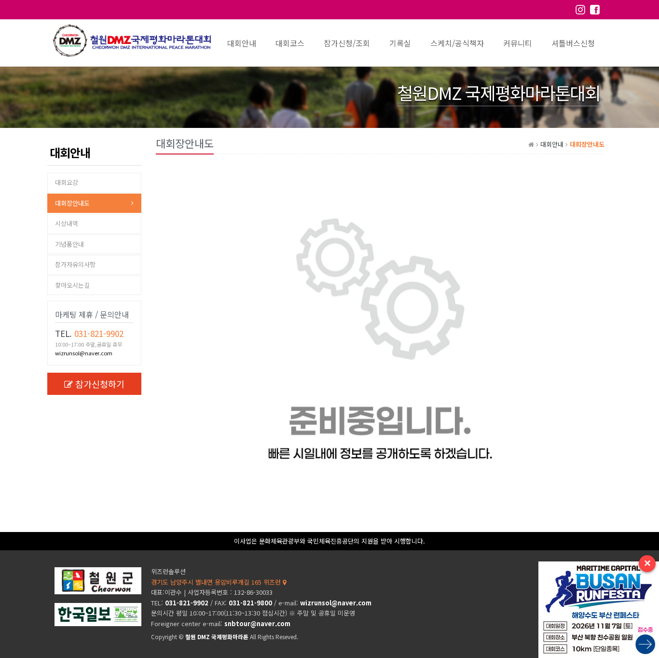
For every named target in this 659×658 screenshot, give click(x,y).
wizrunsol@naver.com (83, 353)
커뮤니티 (517, 43)
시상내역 (66, 223)
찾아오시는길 (72, 285)
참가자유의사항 (75, 264)
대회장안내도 (72, 203)
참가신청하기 (99, 384)
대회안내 (241, 43)
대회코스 (289, 43)
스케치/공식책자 (457, 43)
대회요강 (66, 182)
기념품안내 (69, 244)
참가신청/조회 (347, 43)
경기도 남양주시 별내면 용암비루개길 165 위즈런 (217, 582)
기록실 (400, 43)
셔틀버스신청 (573, 43)
